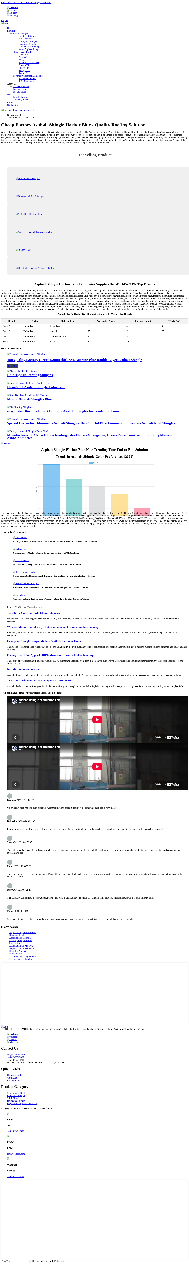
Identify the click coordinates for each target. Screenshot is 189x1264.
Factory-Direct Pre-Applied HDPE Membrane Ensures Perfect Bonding (50, 655)
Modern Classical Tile (29, 62)
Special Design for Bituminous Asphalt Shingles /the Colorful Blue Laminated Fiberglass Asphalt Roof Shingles (91, 423)
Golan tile (23, 57)
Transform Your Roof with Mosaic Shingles (33, 612)
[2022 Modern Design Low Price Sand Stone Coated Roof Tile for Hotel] (21, 560)
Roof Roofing (15, 953)
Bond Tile (23, 54)
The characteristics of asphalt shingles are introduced (39, 680)
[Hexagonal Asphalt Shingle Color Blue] (28, 383)
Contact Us (12, 105)
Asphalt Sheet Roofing (20, 938)
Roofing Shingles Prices (20, 940)
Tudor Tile (24, 73)
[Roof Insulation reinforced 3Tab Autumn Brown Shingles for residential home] (26, 583)
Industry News (20, 97)
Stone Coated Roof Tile (24, 52)
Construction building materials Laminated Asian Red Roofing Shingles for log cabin (53, 576)
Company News (20, 99)
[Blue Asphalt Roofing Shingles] (22, 371)
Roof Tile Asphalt (17, 951)
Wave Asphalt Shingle (29, 49)
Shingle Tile (24, 70)
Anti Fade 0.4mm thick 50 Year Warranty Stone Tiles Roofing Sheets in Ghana (51, 599)
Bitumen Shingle (17, 935)
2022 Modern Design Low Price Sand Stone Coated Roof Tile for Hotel (47, 564)
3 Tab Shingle (25, 38)
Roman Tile (24, 65)
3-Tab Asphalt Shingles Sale (22, 956)
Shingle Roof (15, 943)
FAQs (10, 102)
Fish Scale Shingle (27, 44)
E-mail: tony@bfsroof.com (38, 2)
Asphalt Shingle (20, 33)
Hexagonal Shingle (28, 41)
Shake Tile (24, 68)
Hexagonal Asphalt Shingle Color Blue (36, 387)
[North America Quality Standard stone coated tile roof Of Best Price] (19, 549)
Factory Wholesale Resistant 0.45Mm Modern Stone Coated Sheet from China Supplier (55, 541)
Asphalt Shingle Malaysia (21, 945)
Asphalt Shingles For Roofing (23, 932)
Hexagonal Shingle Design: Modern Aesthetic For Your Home (44, 641)
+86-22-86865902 (15, 1057)
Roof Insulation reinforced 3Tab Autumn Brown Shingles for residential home (50, 587)
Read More (12, 366)
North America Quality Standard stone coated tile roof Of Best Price (46, 553)
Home (10, 28)
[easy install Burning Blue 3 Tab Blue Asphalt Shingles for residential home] (19, 407)
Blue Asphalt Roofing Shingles (30, 375)
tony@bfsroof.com (16, 1054)
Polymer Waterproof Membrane (28, 76)
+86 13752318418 (15, 1131)
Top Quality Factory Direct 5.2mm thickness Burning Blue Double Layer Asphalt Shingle (74, 360)
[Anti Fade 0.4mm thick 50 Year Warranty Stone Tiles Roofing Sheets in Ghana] (21, 595)
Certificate (12, 1077)
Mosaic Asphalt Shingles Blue (29, 399)
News (10, 94)
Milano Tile (24, 60)
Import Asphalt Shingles (20, 959)
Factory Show (19, 89)
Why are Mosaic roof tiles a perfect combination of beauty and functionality (53, 627)
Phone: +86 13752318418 (13, 2)
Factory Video (19, 91)
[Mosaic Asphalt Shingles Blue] (27, 395)
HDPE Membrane (27, 78)
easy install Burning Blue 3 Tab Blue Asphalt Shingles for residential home (63, 411)
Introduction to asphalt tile (23, 669)
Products (11, 30)
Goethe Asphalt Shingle (30, 46)
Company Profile (21, 86)
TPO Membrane (26, 81)
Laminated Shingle (27, 36)
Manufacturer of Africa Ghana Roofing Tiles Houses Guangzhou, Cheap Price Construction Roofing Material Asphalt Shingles (90, 436)
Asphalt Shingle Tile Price (21, 948)
